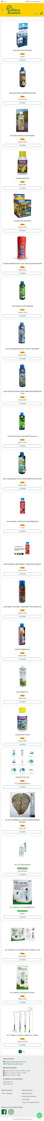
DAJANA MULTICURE (22, 735)
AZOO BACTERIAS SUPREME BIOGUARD (22, 93)
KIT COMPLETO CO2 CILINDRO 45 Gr (22, 907)
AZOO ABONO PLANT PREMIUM (22, 306)
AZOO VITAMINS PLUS (22, 649)
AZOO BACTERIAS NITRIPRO (22, 50)
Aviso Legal (25, 1099)
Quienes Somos (27, 1093)
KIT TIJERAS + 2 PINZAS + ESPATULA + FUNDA (22, 1035)
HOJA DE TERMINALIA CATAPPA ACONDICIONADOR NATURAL (22, 821)
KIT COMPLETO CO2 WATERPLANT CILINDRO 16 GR (22, 950)
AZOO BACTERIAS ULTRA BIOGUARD (22, 136)
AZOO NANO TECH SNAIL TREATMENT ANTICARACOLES (22, 607)
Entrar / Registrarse (34, 1)
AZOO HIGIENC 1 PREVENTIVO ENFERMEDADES (22, 521)
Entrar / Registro (7, 1093)
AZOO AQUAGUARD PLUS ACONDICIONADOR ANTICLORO (22, 479)
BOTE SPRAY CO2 (22, 692)
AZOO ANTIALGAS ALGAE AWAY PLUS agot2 (22, 436)
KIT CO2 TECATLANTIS (22, 865)
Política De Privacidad (29, 1096)
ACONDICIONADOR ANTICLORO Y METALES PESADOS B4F (22, 263)
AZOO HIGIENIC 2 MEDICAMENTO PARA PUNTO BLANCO (22, 564)
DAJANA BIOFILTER (22, 178)
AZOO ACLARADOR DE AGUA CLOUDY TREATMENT (22, 349)
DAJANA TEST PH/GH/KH (22, 221)
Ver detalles (22, 60)
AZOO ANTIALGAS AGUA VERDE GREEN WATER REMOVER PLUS (22, 392)
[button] (40, 14)
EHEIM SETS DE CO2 (22, 777)
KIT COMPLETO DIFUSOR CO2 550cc (22, 992)
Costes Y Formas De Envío (30, 1102)
